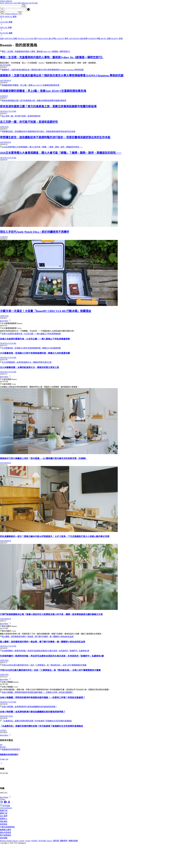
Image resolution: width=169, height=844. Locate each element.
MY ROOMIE (5, 65)
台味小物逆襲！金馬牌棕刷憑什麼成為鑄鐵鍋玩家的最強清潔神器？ (33, 712)
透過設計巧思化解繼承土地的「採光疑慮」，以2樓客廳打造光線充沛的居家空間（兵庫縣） (43, 458)
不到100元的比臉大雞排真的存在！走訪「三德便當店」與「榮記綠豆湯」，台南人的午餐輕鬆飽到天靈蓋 (50, 670)
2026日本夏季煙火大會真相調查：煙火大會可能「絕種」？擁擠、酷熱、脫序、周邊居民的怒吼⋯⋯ (60, 152)
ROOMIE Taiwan (45, 841)
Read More (4, 321)
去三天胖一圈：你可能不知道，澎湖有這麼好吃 (29, 121)
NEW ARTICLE (6, 3)
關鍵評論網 (73, 841)
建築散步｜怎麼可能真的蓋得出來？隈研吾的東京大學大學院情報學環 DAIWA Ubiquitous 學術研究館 (61, 75)
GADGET (4, 96)
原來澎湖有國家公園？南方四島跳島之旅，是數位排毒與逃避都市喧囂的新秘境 (48, 106)
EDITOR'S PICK (6, 716)
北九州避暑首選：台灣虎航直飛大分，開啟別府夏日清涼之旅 (29, 367)
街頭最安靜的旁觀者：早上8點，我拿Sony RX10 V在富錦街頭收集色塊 (43, 90)
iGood (28, 841)
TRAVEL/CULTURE (8, 111)
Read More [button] (4, 797)
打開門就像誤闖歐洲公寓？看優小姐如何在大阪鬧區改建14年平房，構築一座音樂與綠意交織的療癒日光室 (51, 614)
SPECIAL (25, 3)
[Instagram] (2, 803)
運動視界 (63, 841)
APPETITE (4, 127)
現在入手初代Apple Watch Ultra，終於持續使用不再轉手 (34, 231)
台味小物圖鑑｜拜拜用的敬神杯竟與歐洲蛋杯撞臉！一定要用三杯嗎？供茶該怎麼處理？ (42, 697)
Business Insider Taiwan (9, 841)
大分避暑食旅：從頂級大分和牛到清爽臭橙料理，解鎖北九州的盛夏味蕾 (35, 353)
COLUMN (17, 3)
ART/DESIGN (5, 80)
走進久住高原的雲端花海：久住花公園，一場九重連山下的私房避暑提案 (35, 339)
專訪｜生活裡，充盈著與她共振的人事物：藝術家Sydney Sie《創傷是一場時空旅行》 (52, 57)
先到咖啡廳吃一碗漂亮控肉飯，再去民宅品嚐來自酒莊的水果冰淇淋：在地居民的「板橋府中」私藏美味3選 (52, 656)
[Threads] (9, 803)
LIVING (3, 730)
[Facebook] (5, 803)
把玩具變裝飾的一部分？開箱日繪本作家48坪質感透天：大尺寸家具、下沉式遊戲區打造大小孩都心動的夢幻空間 (54, 536)
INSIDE (34, 841)
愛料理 (56, 841)
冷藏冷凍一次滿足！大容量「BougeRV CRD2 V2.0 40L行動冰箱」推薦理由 (45, 310)
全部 (2, 39)
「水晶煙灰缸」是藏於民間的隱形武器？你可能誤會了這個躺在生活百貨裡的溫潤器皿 (41, 726)
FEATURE (33, 3)
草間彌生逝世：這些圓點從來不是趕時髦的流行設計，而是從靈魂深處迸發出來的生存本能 (55, 137)
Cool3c (21, 841)
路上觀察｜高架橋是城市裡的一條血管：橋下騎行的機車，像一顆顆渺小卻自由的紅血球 (42, 642)
